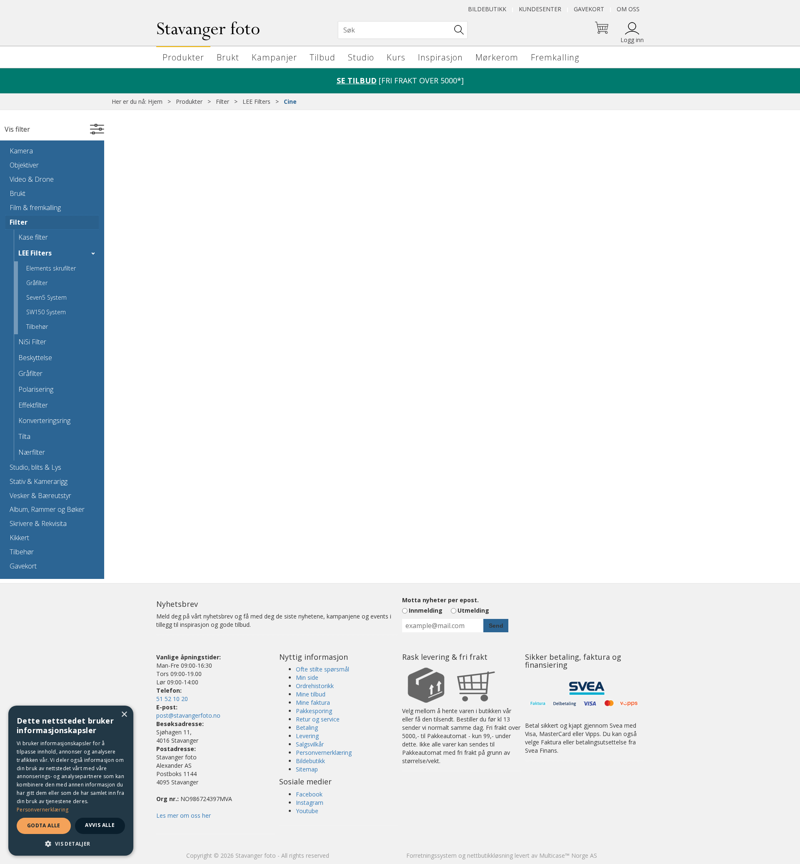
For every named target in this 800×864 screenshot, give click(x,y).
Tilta (24, 436)
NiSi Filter (32, 341)
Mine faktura (313, 702)
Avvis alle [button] (100, 825)
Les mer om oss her (183, 815)
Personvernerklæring (324, 752)
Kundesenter (540, 9)
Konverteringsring (44, 420)
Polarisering (35, 389)
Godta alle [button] (43, 825)
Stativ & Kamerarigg (39, 481)
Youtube (307, 811)
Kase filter (33, 237)
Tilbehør (37, 327)
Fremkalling (555, 57)
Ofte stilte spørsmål (322, 669)
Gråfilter (37, 283)
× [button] (124, 714)
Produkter (183, 57)
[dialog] (70, 781)
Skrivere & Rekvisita (38, 523)
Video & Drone (32, 179)
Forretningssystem (431, 855)
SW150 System (46, 312)
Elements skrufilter (51, 268)
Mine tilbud (310, 694)
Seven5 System (46, 297)
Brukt (228, 57)
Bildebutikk (487, 9)
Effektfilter (33, 405)
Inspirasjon (440, 57)
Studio (361, 57)
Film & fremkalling (35, 207)
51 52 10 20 (172, 699)
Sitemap (307, 769)
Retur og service (318, 719)
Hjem (155, 101)
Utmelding (473, 610)
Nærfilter (31, 452)
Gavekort (589, 9)
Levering (307, 736)
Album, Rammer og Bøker (47, 509)
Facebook (309, 794)
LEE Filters (256, 101)
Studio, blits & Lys (35, 467)
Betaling (307, 727)
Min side (307, 677)
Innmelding (425, 610)
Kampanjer (274, 57)
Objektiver (24, 165)
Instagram (309, 802)
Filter (222, 101)
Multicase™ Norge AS (568, 855)
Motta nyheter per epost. (440, 600)
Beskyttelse (35, 357)
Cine (290, 101)
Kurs (396, 57)
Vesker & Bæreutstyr (40, 495)
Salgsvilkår (310, 744)
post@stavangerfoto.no (188, 715)
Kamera (21, 150)
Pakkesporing (314, 711)
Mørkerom (496, 57)
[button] (71, 843)
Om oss (628, 9)
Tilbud (322, 57)
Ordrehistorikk (315, 686)
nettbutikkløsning (490, 855)
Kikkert (19, 537)
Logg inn (632, 40)
